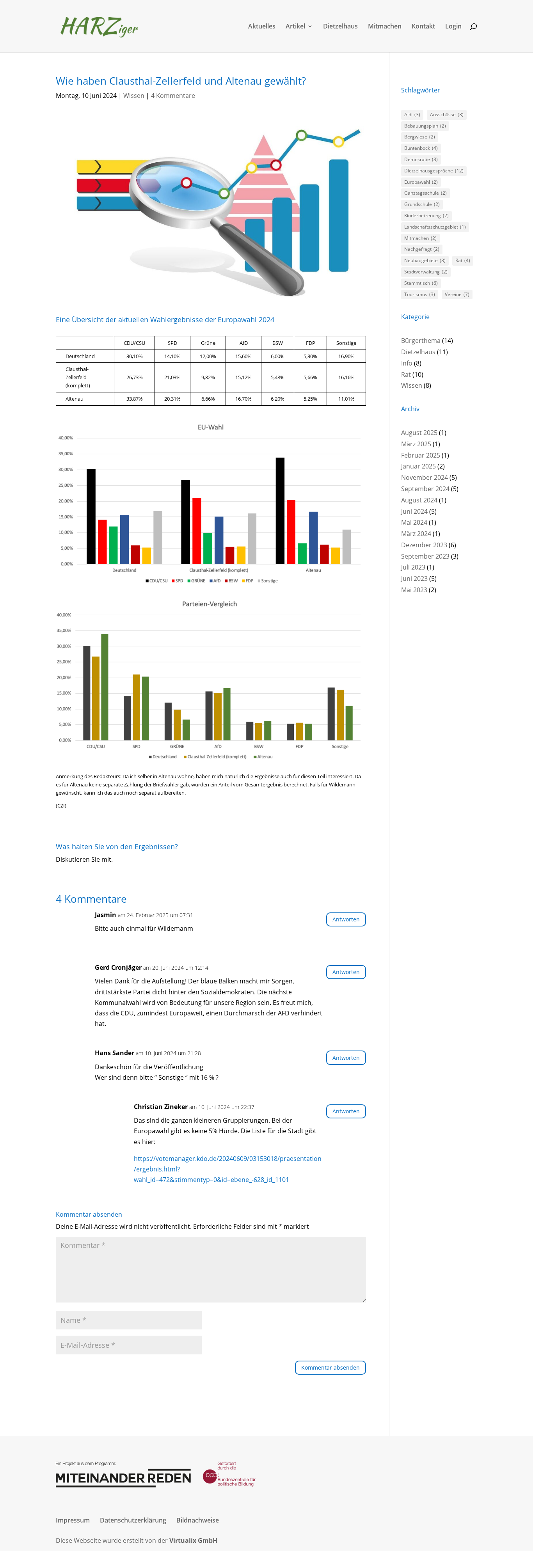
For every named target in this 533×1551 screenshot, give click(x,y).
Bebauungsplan (425, 125)
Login (453, 26)
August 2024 (419, 500)
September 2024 (425, 488)
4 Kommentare (173, 95)
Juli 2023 (413, 567)
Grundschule (422, 204)
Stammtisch (421, 283)
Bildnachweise (197, 1520)
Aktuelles (261, 26)
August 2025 (419, 432)
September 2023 (425, 556)
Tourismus (419, 294)
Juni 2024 (414, 511)
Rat (462, 260)
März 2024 (416, 533)
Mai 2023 (414, 590)
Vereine (457, 294)
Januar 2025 (418, 466)
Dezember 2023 (424, 545)
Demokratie (421, 159)
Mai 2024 (414, 522)
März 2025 (416, 444)
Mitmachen (385, 26)
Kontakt (423, 26)
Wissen (133, 95)
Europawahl (421, 182)
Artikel (295, 26)
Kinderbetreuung (426, 215)
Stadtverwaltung (426, 271)
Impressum (73, 1520)
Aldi (412, 114)
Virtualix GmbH (193, 1540)
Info (406, 363)
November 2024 (424, 477)
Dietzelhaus (340, 26)
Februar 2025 (420, 455)
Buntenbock (421, 148)
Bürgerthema (421, 340)
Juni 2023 (414, 578)
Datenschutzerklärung (133, 1520)
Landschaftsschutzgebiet (435, 227)
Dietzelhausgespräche (434, 170)
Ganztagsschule (425, 193)
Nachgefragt (421, 249)
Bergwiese (419, 136)
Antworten (346, 919)
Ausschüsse (447, 114)
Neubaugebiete (425, 260)
